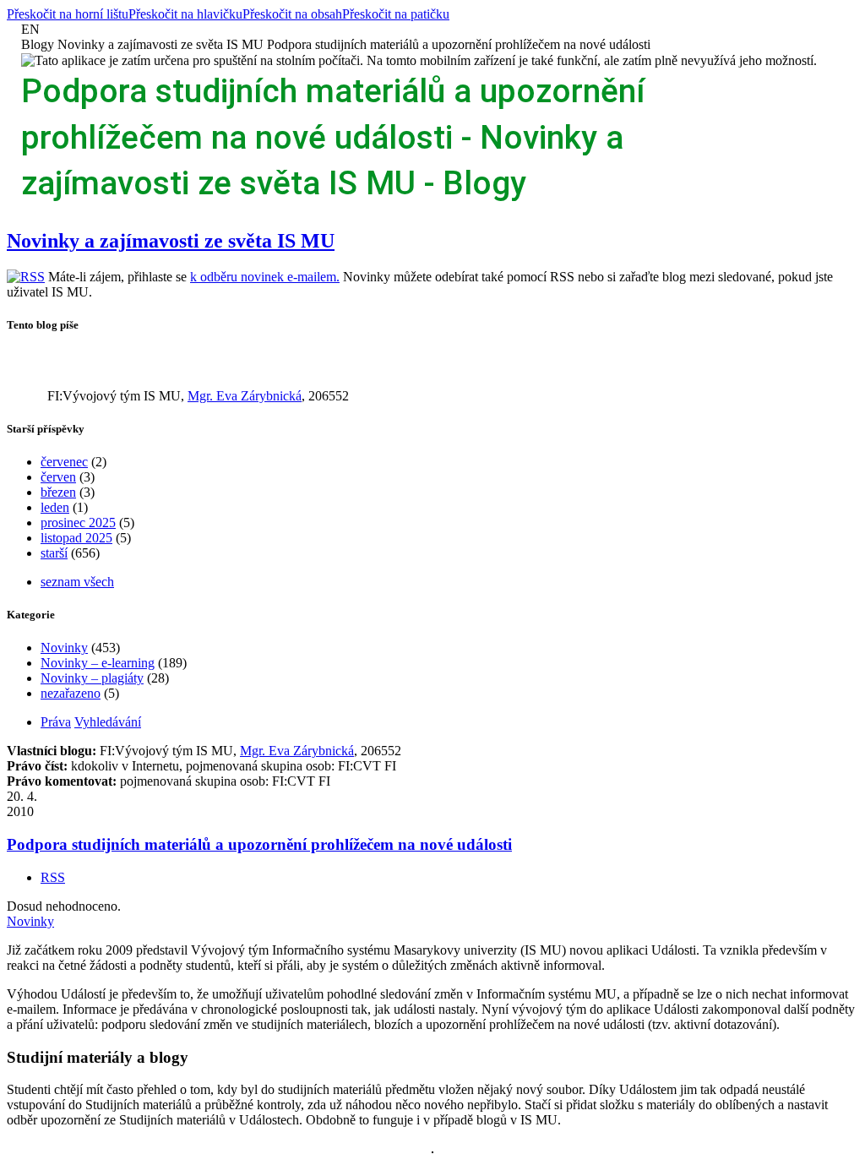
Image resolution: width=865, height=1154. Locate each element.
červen (58, 477)
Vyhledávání (107, 722)
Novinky (64, 647)
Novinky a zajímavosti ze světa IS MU (160, 44)
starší (54, 553)
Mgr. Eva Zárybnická (245, 396)
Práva (56, 722)
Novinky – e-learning (98, 663)
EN (30, 29)
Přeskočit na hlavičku (185, 14)
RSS (53, 877)
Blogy (37, 44)
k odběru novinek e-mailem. (265, 276)
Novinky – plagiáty (92, 678)
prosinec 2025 (78, 522)
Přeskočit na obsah (292, 14)
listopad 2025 (76, 538)
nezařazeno (71, 693)
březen (58, 492)
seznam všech (77, 581)
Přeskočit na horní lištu (67, 14)
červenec (64, 462)
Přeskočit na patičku (395, 14)
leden (55, 507)
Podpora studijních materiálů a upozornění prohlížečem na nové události (458, 44)
